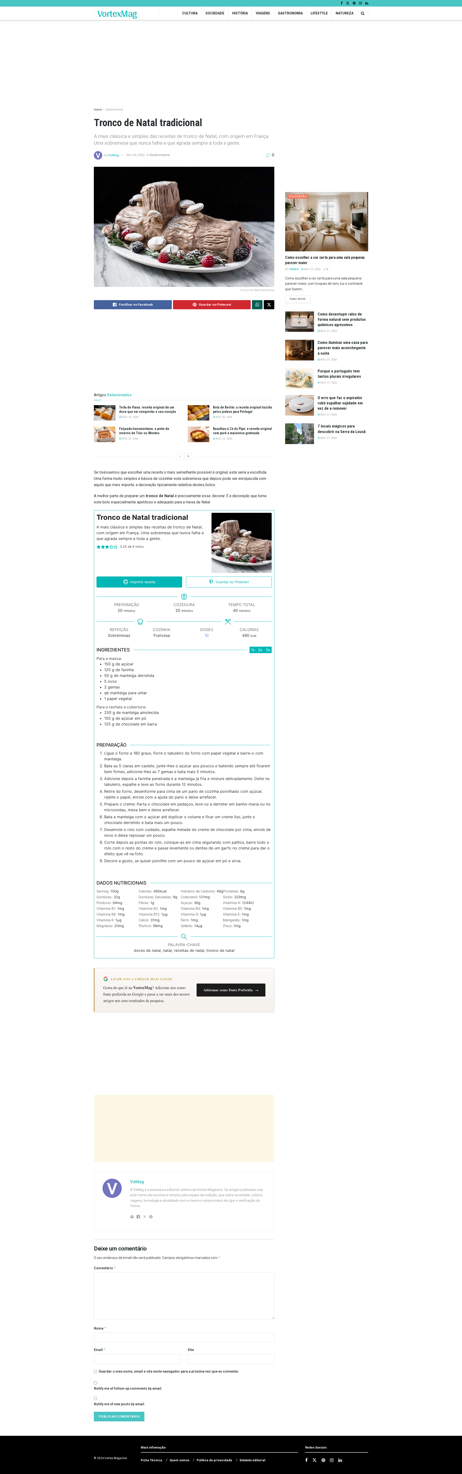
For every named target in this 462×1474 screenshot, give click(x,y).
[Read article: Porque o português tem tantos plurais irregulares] (299, 378)
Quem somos (179, 1460)
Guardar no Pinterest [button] (232, 582)
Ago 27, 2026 (312, 269)
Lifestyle (319, 13)
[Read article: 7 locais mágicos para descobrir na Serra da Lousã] (299, 433)
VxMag (113, 155)
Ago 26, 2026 (129, 417)
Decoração (298, 196)
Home (98, 109)
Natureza (344, 13)
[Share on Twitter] (269, 304)
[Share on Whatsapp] (257, 304)
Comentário (105, 1268)
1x (253, 649)
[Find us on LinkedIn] (366, 3)
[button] (98, 547)
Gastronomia (290, 13)
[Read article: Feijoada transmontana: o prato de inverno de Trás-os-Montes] (105, 434)
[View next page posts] (188, 456)
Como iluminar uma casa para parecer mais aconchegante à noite (343, 347)
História (240, 13)
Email (100, 1349)
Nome (100, 1328)
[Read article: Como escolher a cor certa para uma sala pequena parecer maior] (326, 221)
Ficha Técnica (151, 1460)
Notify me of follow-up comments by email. (128, 1388)
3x (268, 649)
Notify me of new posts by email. (119, 1404)
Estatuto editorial (252, 1460)
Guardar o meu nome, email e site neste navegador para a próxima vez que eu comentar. (169, 1371)
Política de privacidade (214, 1460)
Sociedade (214, 13)
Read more (300, 299)
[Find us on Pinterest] (354, 3)
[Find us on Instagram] (360, 3)
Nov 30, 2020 (135, 155)
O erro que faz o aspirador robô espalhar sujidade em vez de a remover (340, 403)
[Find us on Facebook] (342, 3)
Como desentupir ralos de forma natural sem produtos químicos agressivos (342, 319)
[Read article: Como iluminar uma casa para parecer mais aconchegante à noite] (299, 350)
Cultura (190, 13)
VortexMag (117, 13)
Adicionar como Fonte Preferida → (231, 989)
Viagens (263, 13)
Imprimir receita (142, 582)
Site (191, 1350)
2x (260, 649)
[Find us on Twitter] (347, 3)
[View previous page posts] (179, 456)
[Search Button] (363, 13)
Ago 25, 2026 (129, 438)
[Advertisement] (184, 1128)
